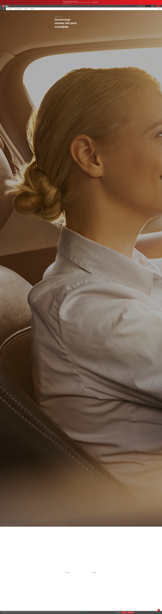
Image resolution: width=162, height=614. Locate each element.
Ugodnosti (26, 8)
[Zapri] (161, 612)
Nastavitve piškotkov (118, 612)
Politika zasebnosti (82, 612)
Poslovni (152, 6)
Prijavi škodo (95, 2)
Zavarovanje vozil (8, 524)
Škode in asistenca (18, 8)
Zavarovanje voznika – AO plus (15, 524)
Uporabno (32, 8)
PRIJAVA (159, 8)
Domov (4, 524)
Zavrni (124, 612)
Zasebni (148, 6)
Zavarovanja (9, 8)
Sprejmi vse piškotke (130, 612)
